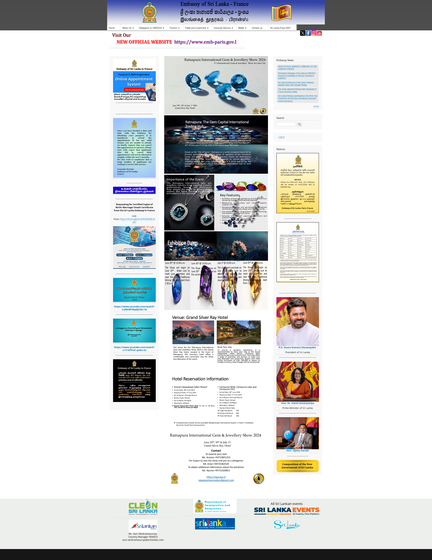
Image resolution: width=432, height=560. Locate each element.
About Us (125, 28)
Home (112, 27)
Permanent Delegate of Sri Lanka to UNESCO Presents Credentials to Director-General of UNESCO (297, 75)
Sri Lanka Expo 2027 (280, 27)
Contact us (257, 27)
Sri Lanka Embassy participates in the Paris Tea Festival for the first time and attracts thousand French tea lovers (297, 98)
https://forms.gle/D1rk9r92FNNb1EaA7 (137, 220)
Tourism (172, 28)
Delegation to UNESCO (149, 28)
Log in (281, 136)
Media (240, 28)
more (316, 106)
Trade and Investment (194, 28)
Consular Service (221, 28)
